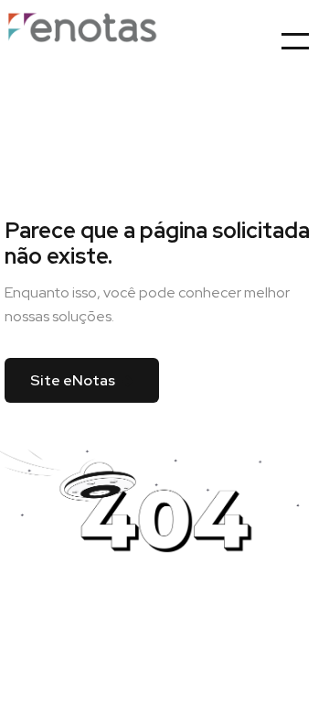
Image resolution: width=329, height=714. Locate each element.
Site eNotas (72, 380)
